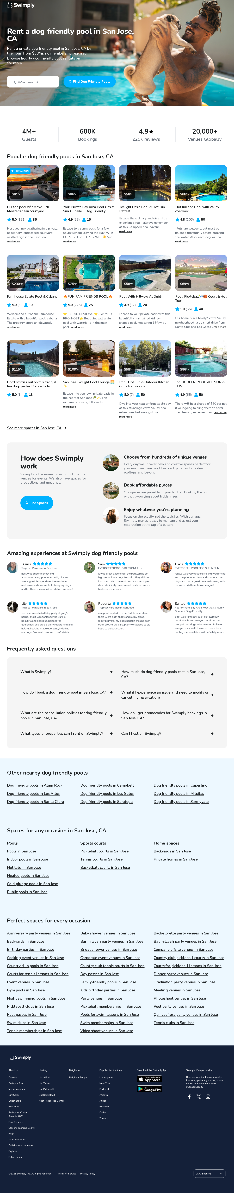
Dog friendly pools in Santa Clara (35, 801)
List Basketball (47, 1095)
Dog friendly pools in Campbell (107, 785)
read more (13, 241)
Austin (103, 1100)
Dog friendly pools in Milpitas (179, 793)
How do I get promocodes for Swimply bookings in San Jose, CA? (164, 715)
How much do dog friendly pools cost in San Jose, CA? (163, 674)
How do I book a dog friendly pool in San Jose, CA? (63, 692)
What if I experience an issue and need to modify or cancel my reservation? (165, 695)
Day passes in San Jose (99, 973)
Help (11, 1133)
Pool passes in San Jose (27, 1014)
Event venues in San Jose (28, 982)
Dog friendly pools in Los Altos (33, 793)
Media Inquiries (17, 1089)
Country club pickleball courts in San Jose (189, 957)
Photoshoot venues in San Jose (180, 998)
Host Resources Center (51, 1100)
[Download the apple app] (149, 1078)
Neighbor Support (79, 1077)
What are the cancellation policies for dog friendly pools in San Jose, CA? (63, 715)
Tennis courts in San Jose (101, 859)
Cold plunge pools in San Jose (32, 883)
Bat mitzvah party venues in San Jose (185, 941)
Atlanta (104, 1095)
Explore (13, 1151)
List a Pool (44, 1077)
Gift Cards (14, 1095)
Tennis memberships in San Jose (34, 1030)
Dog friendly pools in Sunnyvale (181, 801)
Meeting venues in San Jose (177, 990)
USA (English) (203, 1173)
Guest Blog (15, 1100)
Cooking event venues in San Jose (35, 957)
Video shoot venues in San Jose (106, 1030)
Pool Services (16, 1122)
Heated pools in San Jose (28, 875)
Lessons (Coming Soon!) (22, 1128)
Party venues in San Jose (101, 998)
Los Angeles (106, 1077)
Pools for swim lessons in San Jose (109, 1014)
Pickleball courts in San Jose (104, 851)
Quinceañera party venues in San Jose (186, 1014)
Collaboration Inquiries (21, 1145)
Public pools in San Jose (27, 891)
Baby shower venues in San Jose (107, 933)
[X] (199, 1097)
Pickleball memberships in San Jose (110, 1006)
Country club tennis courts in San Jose (112, 965)
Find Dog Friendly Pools (91, 81)
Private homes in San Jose (176, 859)
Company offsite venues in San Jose (183, 949)
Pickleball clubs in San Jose (30, 1006)
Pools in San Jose (21, 851)
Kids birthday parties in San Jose (107, 990)
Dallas (103, 1112)
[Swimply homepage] (117, 5)
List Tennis (45, 1083)
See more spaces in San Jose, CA (34, 428)
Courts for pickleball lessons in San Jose (187, 965)
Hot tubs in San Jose (24, 867)
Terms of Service (67, 1173)
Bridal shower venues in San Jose (108, 949)
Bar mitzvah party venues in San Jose (111, 941)
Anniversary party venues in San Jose (38, 933)
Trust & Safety (16, 1139)
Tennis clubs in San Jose (174, 1022)
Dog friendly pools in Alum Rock (34, 785)
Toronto (104, 1118)
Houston (104, 1106)
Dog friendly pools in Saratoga (106, 801)
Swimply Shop (16, 1083)
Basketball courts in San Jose (105, 867)
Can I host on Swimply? (141, 733)
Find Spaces (38, 503)
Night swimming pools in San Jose (36, 998)
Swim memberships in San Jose (106, 1022)
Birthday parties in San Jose (30, 949)
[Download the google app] (149, 1088)
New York (105, 1083)
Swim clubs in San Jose (26, 1022)
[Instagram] (208, 1097)
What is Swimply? (35, 671)
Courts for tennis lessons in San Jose (38, 973)
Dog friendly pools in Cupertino (180, 785)
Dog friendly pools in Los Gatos (107, 793)
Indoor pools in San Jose (27, 859)
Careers (13, 1077)
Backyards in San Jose (172, 851)
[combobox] (33, 81)
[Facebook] (189, 1097)
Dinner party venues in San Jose (181, 973)
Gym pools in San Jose (26, 990)
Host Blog (14, 1106)
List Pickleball (46, 1089)
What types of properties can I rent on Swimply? (61, 733)
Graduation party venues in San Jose (184, 982)
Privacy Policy (87, 1173)
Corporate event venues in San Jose (110, 957)
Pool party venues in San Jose (179, 1006)
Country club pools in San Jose (32, 965)
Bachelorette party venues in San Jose (186, 933)
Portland (104, 1089)
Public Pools (15, 1157)
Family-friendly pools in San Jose (108, 982)
